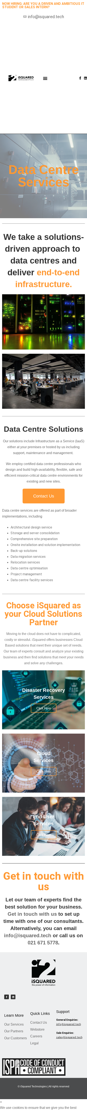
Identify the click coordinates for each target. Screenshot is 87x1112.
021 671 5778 (43, 942)
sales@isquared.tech (69, 1037)
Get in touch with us (32, 914)
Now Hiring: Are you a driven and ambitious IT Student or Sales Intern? (43, 5)
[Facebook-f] (80, 78)
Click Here (43, 708)
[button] (45, 78)
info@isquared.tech (27, 935)
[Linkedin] (85, 78)
